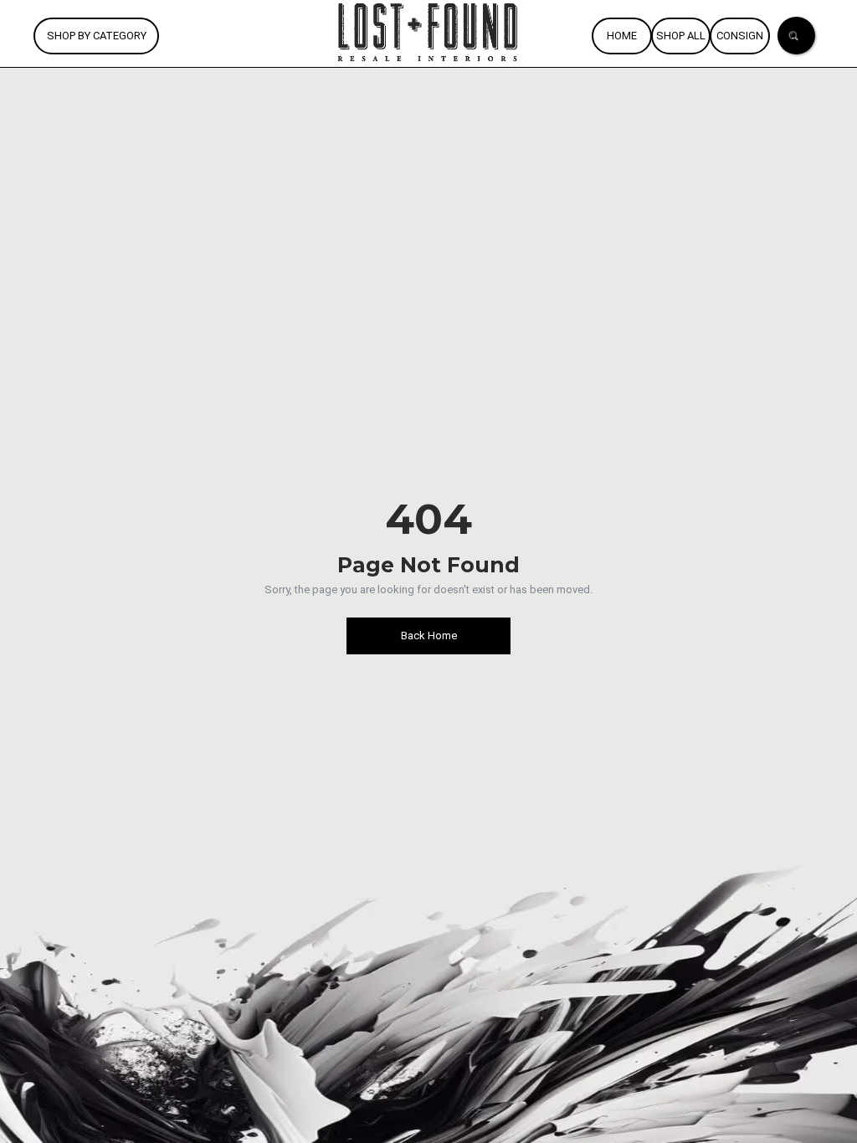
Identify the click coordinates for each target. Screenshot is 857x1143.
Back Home (429, 635)
